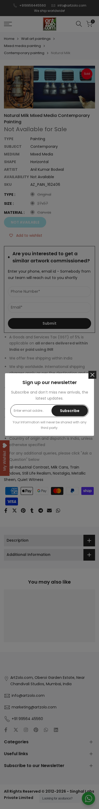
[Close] (92, 375)
